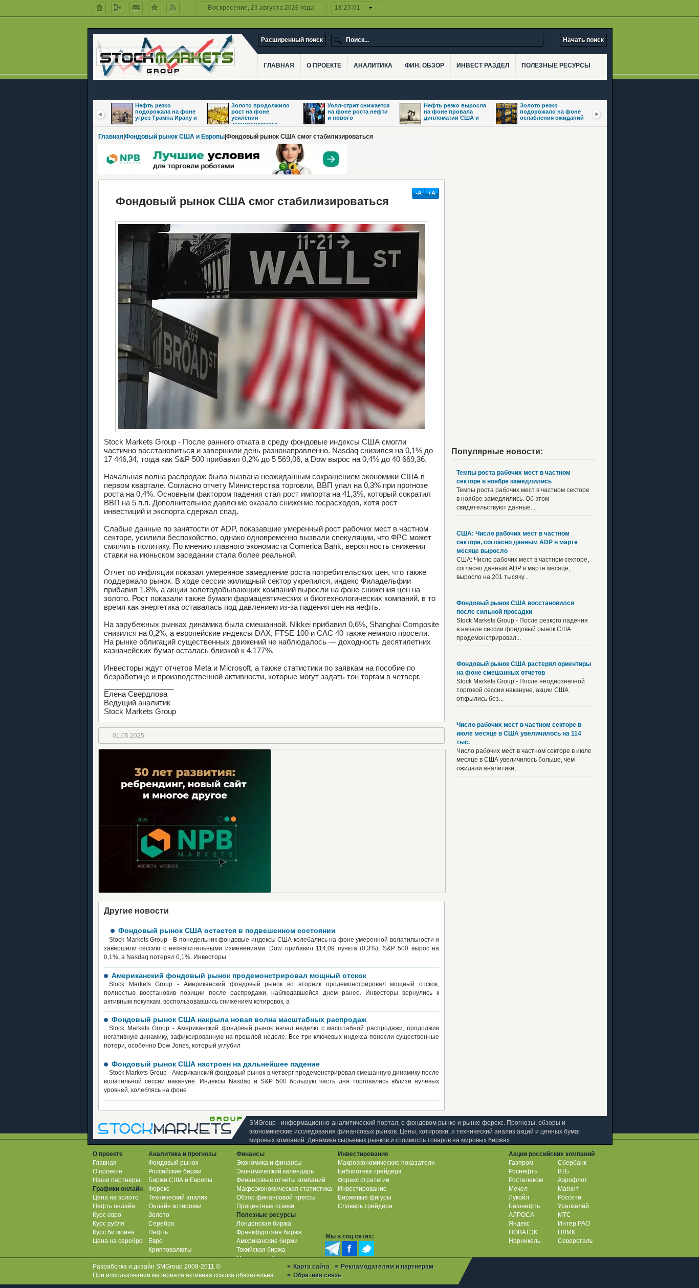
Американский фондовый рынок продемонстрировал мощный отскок (239, 975)
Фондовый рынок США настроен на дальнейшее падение (216, 1064)
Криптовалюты (170, 1249)
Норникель (524, 1241)
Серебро (161, 1223)
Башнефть (524, 1206)
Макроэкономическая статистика (284, 1188)
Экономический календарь (275, 1171)
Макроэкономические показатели (386, 1162)
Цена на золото (116, 1197)
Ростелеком (526, 1180)
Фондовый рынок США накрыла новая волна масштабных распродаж (239, 1019)
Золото (158, 1214)
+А (431, 193)
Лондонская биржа (263, 1223)
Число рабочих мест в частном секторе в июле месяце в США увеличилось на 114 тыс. (518, 733)
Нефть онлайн (114, 1206)
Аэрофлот (572, 1180)
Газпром (521, 1162)
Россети (569, 1197)
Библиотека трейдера (370, 1171)
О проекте (107, 1171)
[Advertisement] (359, 821)
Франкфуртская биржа (269, 1232)
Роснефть (523, 1171)
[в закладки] (154, 8)
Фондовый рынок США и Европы (175, 136)
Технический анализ (177, 1197)
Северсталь (575, 1241)
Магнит (568, 1188)
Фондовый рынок (173, 1162)
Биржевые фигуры (364, 1197)
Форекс (158, 1188)
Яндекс (519, 1223)
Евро (155, 1241)
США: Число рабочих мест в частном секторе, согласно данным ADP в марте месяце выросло (517, 542)
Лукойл (519, 1197)
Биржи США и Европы (180, 1180)
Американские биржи (267, 1241)
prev (101, 114)
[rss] (173, 8)
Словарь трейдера (365, 1206)
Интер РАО (574, 1223)
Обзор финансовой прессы (276, 1197)
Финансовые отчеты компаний (280, 1180)
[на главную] (99, 8)
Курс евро (107, 1214)
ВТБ (563, 1171)
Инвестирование (362, 1188)
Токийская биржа (261, 1249)
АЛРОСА (521, 1214)
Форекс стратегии (363, 1180)
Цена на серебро (118, 1241)
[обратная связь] (136, 8)
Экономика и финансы (269, 1162)
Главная (110, 136)
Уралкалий (573, 1206)
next (597, 114)
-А (419, 193)
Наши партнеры (116, 1180)
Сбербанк (572, 1162)
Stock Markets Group (172, 1127)
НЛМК (566, 1232)
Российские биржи (175, 1171)
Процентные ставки (265, 1206)
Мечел (518, 1188)
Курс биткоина (114, 1232)
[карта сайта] (117, 8)
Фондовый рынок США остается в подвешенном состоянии (227, 930)
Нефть (158, 1232)
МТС (564, 1214)
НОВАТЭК (523, 1232)
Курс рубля (108, 1223)
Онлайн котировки (175, 1206)
